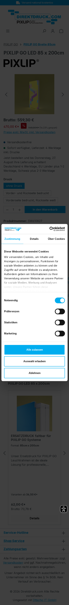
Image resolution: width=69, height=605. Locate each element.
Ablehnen (35, 372)
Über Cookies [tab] (56, 238)
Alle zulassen (34, 349)
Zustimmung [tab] (12, 238)
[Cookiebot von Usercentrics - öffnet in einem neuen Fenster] (49, 229)
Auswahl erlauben (34, 361)
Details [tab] (34, 238)
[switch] (60, 311)
